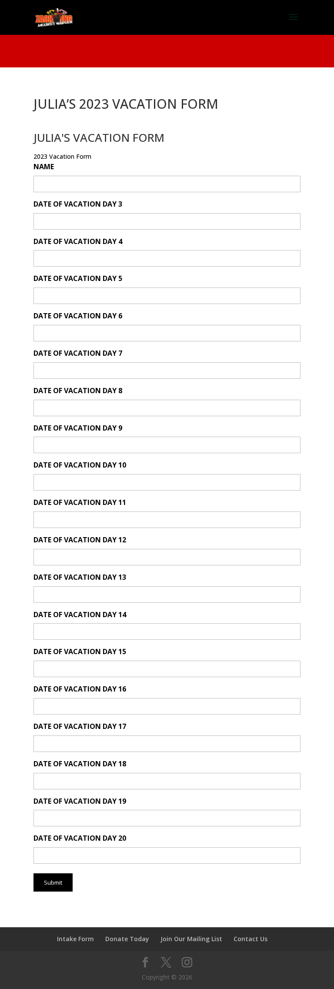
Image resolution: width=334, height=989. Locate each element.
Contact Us (250, 939)
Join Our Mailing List (191, 939)
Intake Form (75, 939)
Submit (53, 882)
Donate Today (127, 939)
